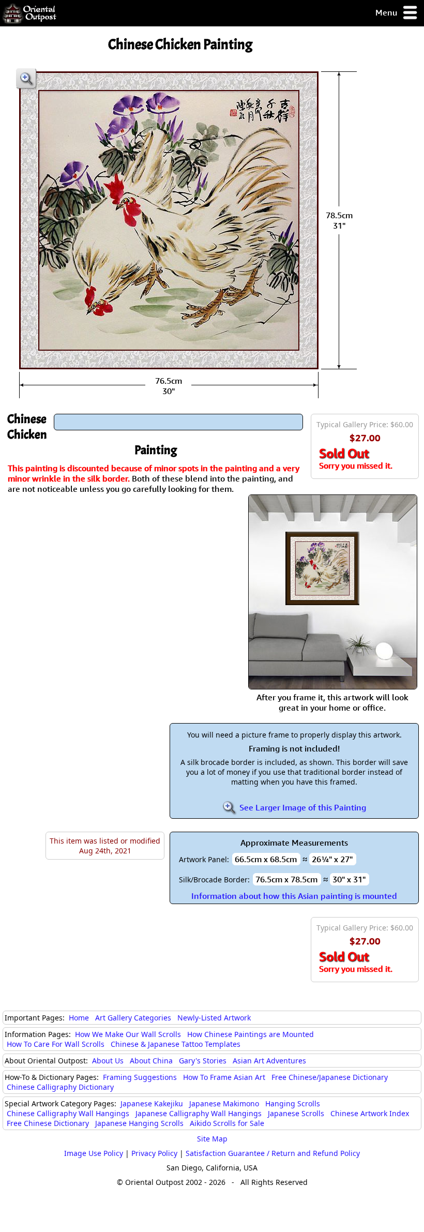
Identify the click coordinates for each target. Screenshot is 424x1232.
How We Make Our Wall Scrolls (128, 1034)
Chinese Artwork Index (369, 1113)
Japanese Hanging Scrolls (139, 1123)
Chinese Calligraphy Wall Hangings (68, 1113)
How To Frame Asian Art (224, 1077)
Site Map (212, 1139)
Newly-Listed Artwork (214, 1018)
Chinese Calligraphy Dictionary (60, 1087)
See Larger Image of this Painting (301, 807)
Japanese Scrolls (296, 1113)
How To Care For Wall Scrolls (55, 1044)
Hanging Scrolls (292, 1103)
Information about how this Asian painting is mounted (294, 896)
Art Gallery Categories (133, 1018)
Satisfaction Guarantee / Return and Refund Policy (273, 1153)
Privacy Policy (154, 1153)
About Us (108, 1060)
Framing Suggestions (140, 1077)
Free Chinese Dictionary (48, 1123)
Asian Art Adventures (269, 1060)
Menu (387, 12)
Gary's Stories (202, 1060)
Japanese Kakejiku (151, 1103)
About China (151, 1060)
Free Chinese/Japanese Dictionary (329, 1077)
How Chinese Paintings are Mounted (250, 1034)
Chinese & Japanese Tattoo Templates (175, 1044)
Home (79, 1018)
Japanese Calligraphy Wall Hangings (198, 1113)
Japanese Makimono (224, 1103)
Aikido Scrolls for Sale (227, 1123)
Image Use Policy (93, 1153)
